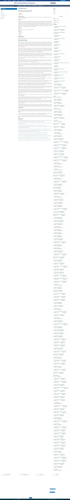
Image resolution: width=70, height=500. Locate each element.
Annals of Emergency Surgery (58, 135)
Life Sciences (22, 488)
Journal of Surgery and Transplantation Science (60, 457)
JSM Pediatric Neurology (57, 44)
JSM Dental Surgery (57, 132)
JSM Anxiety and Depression (58, 235)
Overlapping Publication (37, 487)
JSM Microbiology (56, 317)
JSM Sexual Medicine (56, 375)
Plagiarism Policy (36, 483)
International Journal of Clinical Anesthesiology (60, 281)
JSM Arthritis (56, 120)
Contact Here (53, 490)
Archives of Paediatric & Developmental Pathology (60, 208)
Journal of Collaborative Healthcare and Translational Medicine (61, 90)
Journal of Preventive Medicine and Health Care (60, 144)
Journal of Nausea (56, 47)
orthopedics (22, 493)
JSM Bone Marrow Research (58, 111)
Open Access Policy (30, 481)
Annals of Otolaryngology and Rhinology (59, 29)
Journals (5, 0)
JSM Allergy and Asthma (57, 366)
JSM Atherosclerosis (57, 196)
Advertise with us (45, 488)
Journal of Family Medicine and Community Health (61, 323)
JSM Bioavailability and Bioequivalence (59, 193)
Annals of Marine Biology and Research (59, 211)
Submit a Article (40, 5)
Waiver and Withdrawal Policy (45, 483)
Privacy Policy (29, 482)
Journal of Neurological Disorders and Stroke (60, 369)
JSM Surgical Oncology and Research (58, 290)
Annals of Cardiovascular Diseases (58, 305)
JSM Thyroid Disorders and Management (59, 32)
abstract (2, 10)
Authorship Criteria (36, 481)
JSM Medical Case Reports (57, 50)
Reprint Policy (44, 487)
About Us (15, 482)
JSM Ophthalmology (57, 402)
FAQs (14, 490)
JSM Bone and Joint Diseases (58, 190)
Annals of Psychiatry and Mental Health (59, 408)
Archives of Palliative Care (57, 99)
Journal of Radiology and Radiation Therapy (60, 296)
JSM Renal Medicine (57, 226)
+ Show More (19, 14)
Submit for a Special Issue (52, 485)
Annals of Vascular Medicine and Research (59, 378)
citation (2, 11)
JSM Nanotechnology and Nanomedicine (59, 396)
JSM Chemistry (56, 284)
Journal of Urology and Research (58, 320)
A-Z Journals (22, 481)
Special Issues (34, 5)
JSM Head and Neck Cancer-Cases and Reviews (59, 123)
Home (16, 5)
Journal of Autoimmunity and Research (59, 117)
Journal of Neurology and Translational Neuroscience (61, 387)
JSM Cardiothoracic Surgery (57, 187)
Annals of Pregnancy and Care (58, 326)
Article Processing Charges (45, 481)
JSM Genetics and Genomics (58, 232)
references (2, 18)
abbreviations (3, 14)
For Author (24, 5)
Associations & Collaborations (44, 491)
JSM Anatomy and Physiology (58, 129)
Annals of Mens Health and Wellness (59, 138)
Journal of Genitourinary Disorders (58, 199)
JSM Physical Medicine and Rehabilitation (59, 299)
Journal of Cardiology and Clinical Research (60, 393)
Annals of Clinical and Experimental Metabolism (60, 311)
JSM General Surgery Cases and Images (59, 126)
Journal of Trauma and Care (58, 287)
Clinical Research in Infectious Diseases (59, 314)
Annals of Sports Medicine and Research (58, 372)
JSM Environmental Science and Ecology (59, 390)
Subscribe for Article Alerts (17, 483)
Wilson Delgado (20, 13)
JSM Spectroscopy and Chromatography (59, 38)
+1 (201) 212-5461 (57, 474)
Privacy (55, 499)
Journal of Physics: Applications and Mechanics (60, 26)
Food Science (22, 487)
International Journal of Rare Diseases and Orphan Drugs (60, 141)
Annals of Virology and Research (58, 223)
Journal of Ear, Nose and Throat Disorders (59, 399)
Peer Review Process (36, 482)
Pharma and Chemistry (23, 494)
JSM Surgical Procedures (57, 35)
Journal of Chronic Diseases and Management (60, 147)
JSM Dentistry (56, 469)
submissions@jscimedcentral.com (25, 474)
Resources (9, 0)
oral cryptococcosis (3, 15)
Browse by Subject (23, 482)
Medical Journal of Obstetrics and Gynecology (60, 411)
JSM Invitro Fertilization (57, 56)
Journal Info (20, 5)
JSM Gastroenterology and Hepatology (59, 463)
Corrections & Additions (37, 488)
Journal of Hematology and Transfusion (59, 384)
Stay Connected (24, 0)
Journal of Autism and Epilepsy (58, 205)
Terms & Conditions (30, 485)
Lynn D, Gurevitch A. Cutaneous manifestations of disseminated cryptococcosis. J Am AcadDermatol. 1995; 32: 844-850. (32, 125)
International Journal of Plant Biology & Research (60, 278)
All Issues (29, 5)
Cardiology (22, 483)
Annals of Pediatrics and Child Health (59, 414)
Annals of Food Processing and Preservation (60, 293)
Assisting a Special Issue (52, 483)
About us (18, 0)
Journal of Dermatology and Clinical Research (60, 460)
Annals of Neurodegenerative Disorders (59, 105)
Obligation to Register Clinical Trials (30, 492)
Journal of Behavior (57, 308)
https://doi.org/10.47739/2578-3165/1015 (26, 11)
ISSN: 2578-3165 (53, 3)
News (14, 489)
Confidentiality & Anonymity (30, 490)
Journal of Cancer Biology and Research (59, 454)
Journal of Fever (56, 108)
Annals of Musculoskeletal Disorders (59, 220)
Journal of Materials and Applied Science (59, 53)
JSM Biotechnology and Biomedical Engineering (60, 381)
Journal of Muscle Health (57, 229)
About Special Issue (52, 481)
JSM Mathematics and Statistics (58, 114)
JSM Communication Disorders (58, 217)
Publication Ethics (30, 489)
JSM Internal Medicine (57, 59)
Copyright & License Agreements (30, 484)
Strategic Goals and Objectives (16, 485)
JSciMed (19, 499)
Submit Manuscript (62, 0)
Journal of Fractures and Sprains (58, 202)
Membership (44, 486)
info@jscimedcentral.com (8, 474)
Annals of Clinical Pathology (58, 302)
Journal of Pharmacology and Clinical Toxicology (60, 405)
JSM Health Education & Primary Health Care (59, 214)
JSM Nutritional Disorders (57, 102)
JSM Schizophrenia (56, 41)
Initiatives (14, 0)
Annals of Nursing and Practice (58, 466)
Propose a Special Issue (52, 482)
